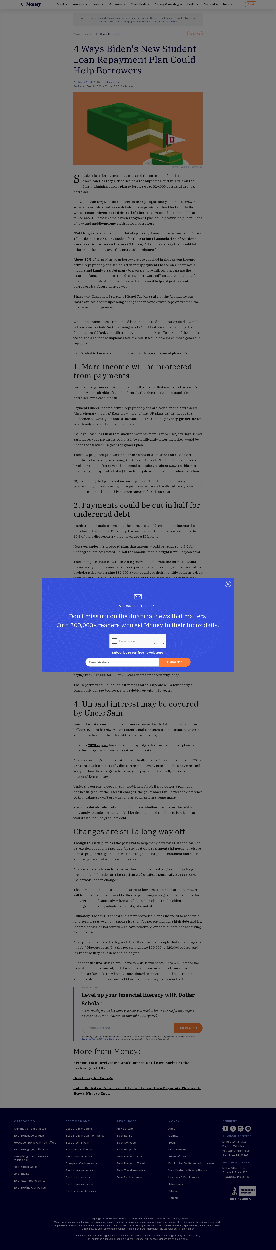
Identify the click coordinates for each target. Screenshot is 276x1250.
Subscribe (174, 662)
